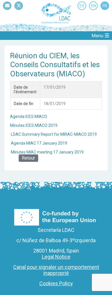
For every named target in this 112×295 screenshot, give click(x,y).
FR (105, 5)
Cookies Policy (56, 283)
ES (82, 5)
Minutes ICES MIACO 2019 (33, 125)
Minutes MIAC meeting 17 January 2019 (47, 152)
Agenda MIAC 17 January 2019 (39, 143)
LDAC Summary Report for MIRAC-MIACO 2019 (54, 134)
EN (93, 5)
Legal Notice (56, 257)
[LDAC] (56, 13)
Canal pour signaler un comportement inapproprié (56, 270)
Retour (28, 158)
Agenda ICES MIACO (28, 116)
